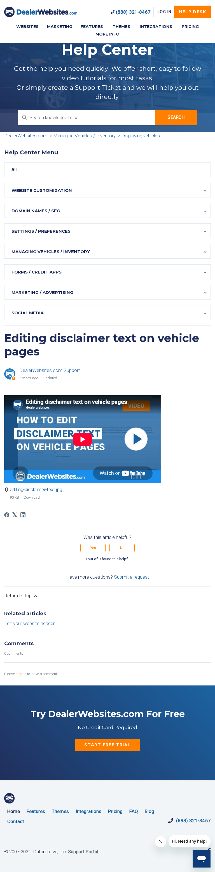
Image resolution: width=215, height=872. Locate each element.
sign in (21, 674)
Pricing (115, 811)
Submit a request (131, 577)
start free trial (107, 744)
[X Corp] (14, 514)
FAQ (133, 811)
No (122, 548)
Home (13, 811)
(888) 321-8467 (132, 12)
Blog (149, 811)
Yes (93, 548)
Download (32, 497)
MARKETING (59, 26)
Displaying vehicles (140, 135)
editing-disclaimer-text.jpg (36, 489)
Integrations (88, 811)
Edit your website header (29, 623)
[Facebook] (6, 514)
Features (36, 811)
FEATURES (92, 26)
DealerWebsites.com (40, 12)
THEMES (121, 26)
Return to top (18, 595)
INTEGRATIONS (156, 26)
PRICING (190, 26)
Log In (164, 12)
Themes (60, 811)
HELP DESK (192, 11)
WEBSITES (27, 26)
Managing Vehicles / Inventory (84, 135)
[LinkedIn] (22, 514)
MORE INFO (107, 34)
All (14, 169)
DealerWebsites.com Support (49, 370)
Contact (15, 821)
